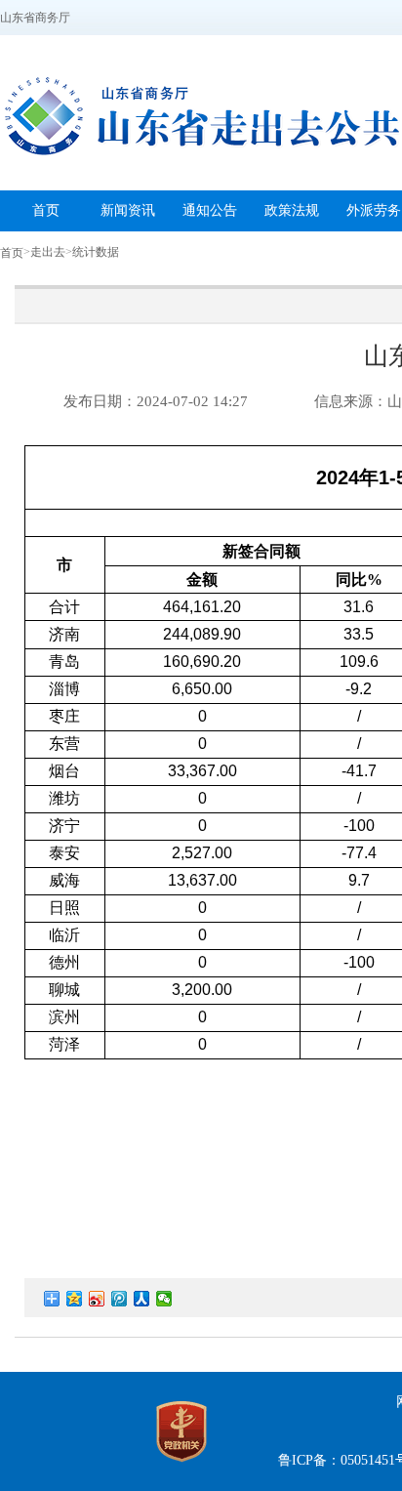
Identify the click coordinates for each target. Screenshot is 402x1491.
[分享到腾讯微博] (119, 1298)
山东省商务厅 (35, 17)
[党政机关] (181, 1466)
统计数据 (95, 252)
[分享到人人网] (142, 1298)
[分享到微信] (164, 1298)
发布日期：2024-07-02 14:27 (155, 401)
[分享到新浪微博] (97, 1298)
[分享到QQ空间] (74, 1298)
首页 (11, 253)
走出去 (47, 252)
